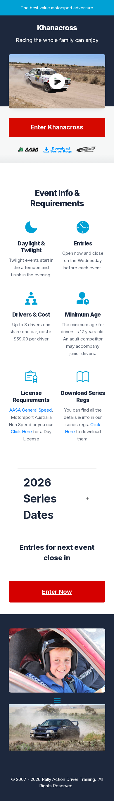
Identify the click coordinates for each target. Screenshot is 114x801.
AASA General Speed (30, 410)
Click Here (21, 431)
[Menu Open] (57, 700)
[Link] (83, 377)
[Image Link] (57, 149)
